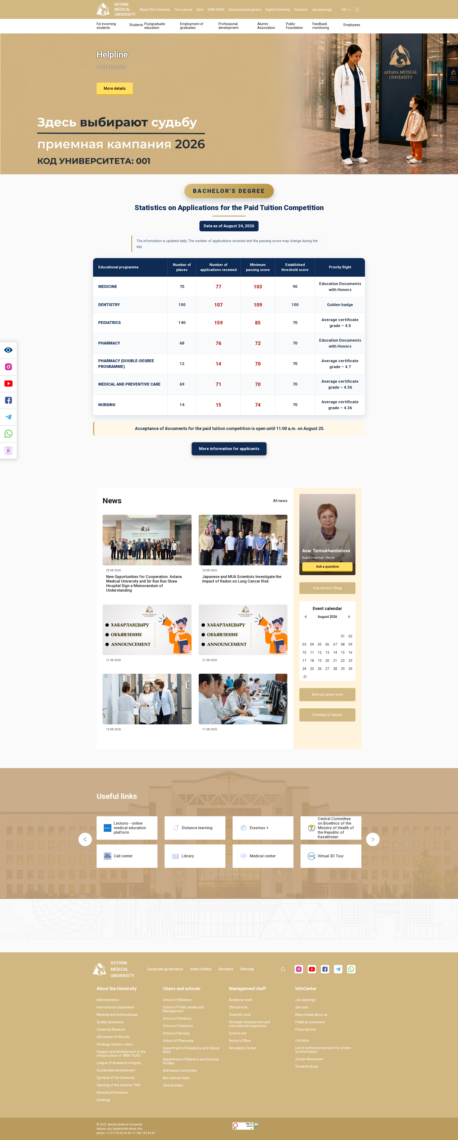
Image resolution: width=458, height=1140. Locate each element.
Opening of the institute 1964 (119, 1085)
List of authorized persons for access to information (323, 1050)
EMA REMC (216, 9)
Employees (352, 25)
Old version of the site (113, 1037)
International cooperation (116, 1007)
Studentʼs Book (306, 1066)
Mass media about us (311, 1015)
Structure (226, 969)
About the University (155, 9)
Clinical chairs (173, 1085)
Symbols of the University (116, 1078)
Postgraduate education (154, 26)
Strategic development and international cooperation (249, 1024)
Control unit (237, 1033)
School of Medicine (177, 1000)
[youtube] (312, 969)
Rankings (103, 1100)
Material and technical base (117, 1015)
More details (115, 88)
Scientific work (240, 1015)
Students (136, 25)
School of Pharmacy (178, 1041)
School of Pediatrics (178, 1026)
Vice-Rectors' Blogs (327, 588)
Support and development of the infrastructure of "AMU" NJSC (121, 1053)
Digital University (277, 9)
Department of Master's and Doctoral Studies (191, 1061)
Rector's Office (240, 1041)
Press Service (305, 1029)
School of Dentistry (177, 1018)
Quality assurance (110, 1022)
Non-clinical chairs (176, 1078)
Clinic (200, 9)
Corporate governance (165, 969)
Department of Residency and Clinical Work (191, 1050)
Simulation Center (242, 1048)
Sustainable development (116, 1070)
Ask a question (327, 566)
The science (183, 9)
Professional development (229, 26)
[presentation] (85, 839)
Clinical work (238, 1007)
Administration (108, 1000)
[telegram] (8, 417)
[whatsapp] (8, 434)
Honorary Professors (112, 1092)
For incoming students (106, 26)
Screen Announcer (309, 1059)
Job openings (322, 9)
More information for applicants (229, 448)
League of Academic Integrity (119, 1063)
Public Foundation (294, 26)
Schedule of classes (327, 715)
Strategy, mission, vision (115, 1044)
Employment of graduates (191, 26)
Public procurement (310, 1022)
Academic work (240, 1000)
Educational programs (245, 9)
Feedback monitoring (320, 26)
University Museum (111, 1029)
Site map (247, 969)
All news (280, 500)
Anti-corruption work (327, 694)
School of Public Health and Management (183, 1009)
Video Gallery (200, 969)
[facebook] (325, 969)
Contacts (301, 9)
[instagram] (8, 367)
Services (301, 1007)
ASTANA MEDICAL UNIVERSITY (124, 9)
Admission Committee (180, 1070)
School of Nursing (176, 1033)
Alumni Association (266, 26)
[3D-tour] (8, 450)
